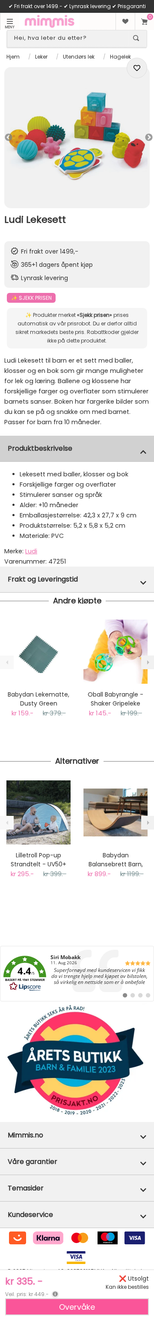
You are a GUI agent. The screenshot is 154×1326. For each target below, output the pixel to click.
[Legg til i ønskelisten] (137, 68)
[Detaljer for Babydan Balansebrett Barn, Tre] (115, 812)
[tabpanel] (77, 137)
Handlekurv (144, 21)
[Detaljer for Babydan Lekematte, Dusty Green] (38, 652)
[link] (77, 973)
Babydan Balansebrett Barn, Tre (116, 860)
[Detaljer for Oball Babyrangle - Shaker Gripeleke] (115, 652)
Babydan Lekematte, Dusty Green (38, 699)
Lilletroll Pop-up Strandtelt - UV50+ (38, 859)
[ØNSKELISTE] (125, 21)
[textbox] (69, 38)
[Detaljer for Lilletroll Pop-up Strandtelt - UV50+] (38, 812)
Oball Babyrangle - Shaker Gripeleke (115, 699)
